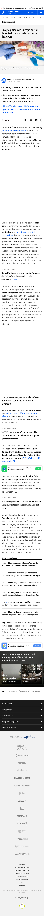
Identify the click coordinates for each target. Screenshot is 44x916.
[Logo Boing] (22, 793)
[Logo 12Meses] (22, 831)
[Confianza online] (22, 908)
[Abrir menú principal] (41, 12)
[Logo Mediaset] (22, 738)
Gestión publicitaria (22, 879)
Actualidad (7, 703)
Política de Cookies (22, 876)
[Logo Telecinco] (22, 755)
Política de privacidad (22, 870)
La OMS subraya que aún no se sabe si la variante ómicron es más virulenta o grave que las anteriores (20, 435)
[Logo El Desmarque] (22, 778)
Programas (7, 709)
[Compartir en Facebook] (41, 120)
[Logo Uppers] (22, 816)
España (13, 17)
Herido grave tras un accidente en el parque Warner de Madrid (23, 8)
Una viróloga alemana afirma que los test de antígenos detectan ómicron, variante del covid (21, 504)
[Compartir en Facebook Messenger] (36, 120)
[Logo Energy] (22, 801)
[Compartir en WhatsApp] (26, 120)
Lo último (5, 17)
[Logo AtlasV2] (22, 839)
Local (19, 17)
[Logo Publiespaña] (22, 846)
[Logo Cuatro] (22, 763)
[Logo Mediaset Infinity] (22, 748)
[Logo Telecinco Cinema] (22, 824)
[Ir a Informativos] (13, 12)
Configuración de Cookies (22, 873)
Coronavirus (36, 691)
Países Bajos (28, 458)
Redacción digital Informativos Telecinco (21, 79)
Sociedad (27, 17)
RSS (22, 882)
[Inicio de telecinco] (3, 12)
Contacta (22, 885)
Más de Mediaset (9, 727)
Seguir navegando (10, 721)
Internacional (37, 17)
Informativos (13, 691)
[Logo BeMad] (22, 808)
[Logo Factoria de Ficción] (22, 785)
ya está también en (13, 130)
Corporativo (7, 715)
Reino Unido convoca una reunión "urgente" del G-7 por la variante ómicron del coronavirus (21, 276)
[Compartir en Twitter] (31, 120)
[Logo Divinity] (22, 770)
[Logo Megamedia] (23, 897)
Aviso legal (22, 864)
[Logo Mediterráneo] (22, 854)
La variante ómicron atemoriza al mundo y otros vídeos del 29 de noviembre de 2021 (18, 657)
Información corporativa (22, 867)
